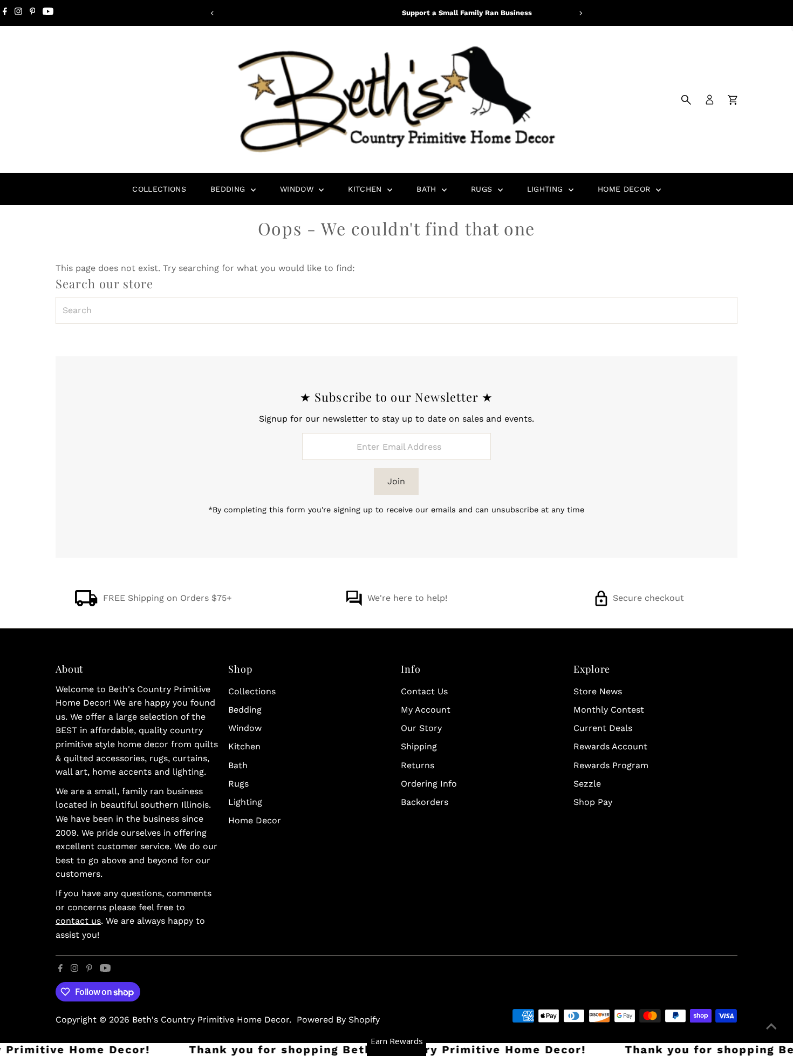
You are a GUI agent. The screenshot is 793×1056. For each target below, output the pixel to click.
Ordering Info (429, 784)
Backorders (424, 802)
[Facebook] (5, 13)
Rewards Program (610, 765)
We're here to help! (407, 598)
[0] (732, 100)
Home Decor (625, 189)
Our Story (421, 728)
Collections (159, 189)
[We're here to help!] (354, 603)
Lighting (546, 189)
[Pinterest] (32, 13)
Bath (427, 189)
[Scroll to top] (771, 1026)
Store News (597, 691)
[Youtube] (48, 13)
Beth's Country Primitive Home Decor (210, 1019)
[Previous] (213, 13)
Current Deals (602, 728)
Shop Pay (592, 802)
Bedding (229, 189)
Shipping (419, 746)
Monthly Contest (608, 710)
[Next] (581, 13)
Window (298, 189)
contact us (78, 921)
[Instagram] (18, 13)
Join (396, 481)
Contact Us (424, 691)
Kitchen (366, 189)
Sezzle (587, 784)
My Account (425, 710)
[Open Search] (686, 100)
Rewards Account (610, 746)
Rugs (483, 189)
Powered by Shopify (338, 1019)
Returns (417, 765)
